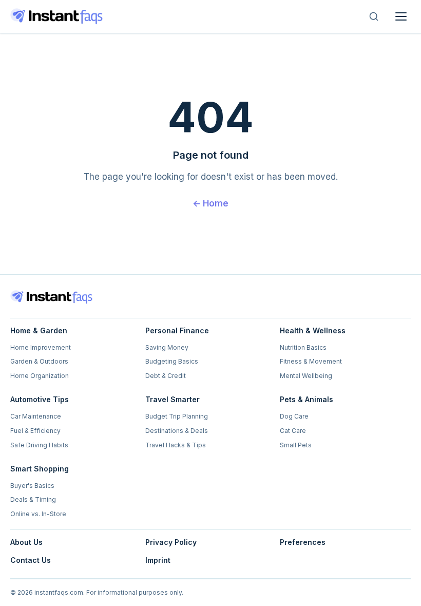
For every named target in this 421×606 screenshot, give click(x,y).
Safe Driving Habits (39, 445)
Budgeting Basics (171, 361)
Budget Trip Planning (176, 416)
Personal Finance (177, 330)
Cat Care (293, 430)
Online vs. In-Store (38, 514)
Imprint (157, 560)
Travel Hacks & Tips (175, 445)
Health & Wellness (313, 330)
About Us (26, 542)
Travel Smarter (172, 399)
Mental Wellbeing (306, 376)
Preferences (303, 542)
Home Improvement (40, 347)
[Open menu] (401, 16)
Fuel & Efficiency (35, 430)
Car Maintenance (35, 416)
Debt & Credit (165, 376)
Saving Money (166, 347)
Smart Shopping (39, 468)
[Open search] (373, 16)
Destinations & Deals (176, 430)
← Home (210, 203)
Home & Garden (38, 330)
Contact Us (30, 560)
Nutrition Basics (303, 347)
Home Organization (39, 376)
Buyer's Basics (32, 485)
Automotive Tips (39, 399)
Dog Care (294, 416)
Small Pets (296, 445)
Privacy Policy (171, 542)
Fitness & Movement (311, 361)
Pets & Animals (306, 399)
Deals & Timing (33, 499)
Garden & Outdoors (39, 361)
